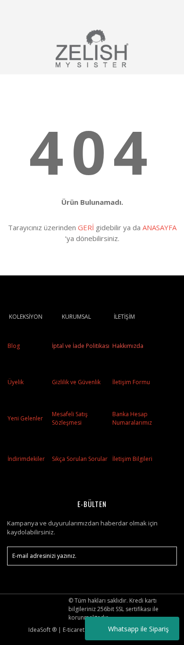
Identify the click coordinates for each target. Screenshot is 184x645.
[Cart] (165, 11)
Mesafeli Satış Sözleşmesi (69, 418)
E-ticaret (73, 630)
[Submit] (165, 556)
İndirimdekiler (26, 459)
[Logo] (92, 48)
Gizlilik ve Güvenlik (75, 382)
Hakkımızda (127, 346)
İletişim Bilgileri (132, 459)
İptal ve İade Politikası (79, 346)
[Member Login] (143, 11)
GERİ (86, 227)
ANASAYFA (159, 227)
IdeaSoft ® (42, 630)
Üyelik (16, 382)
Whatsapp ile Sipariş (138, 628)
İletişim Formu (131, 382)
